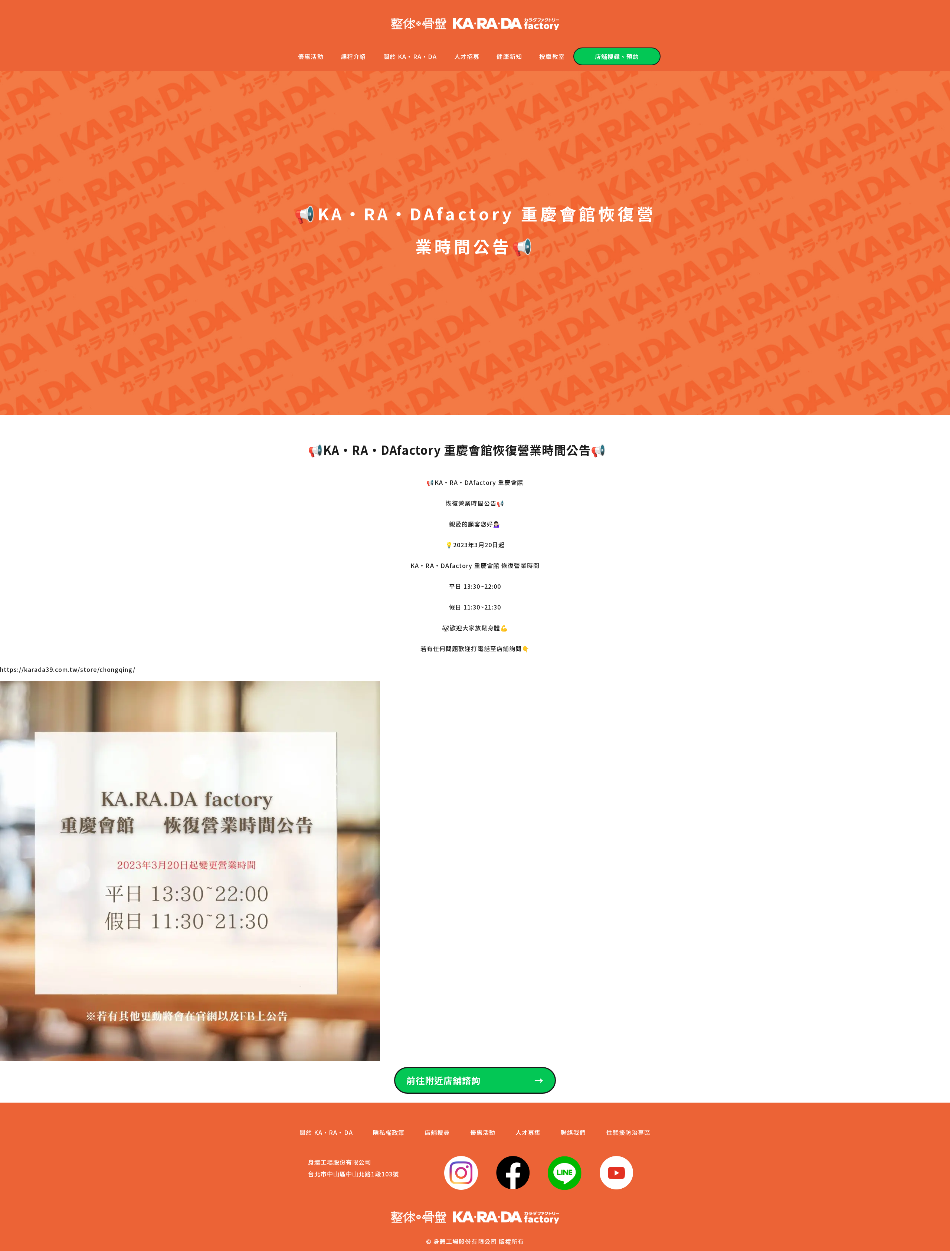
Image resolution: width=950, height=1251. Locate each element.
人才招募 (466, 56)
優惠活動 (310, 56)
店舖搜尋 (437, 1132)
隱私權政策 (388, 1132)
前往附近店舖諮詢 (475, 1080)
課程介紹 (353, 56)
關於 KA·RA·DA (410, 56)
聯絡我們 (573, 1132)
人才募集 (528, 1132)
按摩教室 (551, 56)
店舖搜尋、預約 (617, 56)
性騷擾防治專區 (628, 1132)
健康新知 (509, 56)
